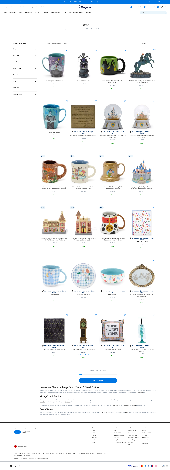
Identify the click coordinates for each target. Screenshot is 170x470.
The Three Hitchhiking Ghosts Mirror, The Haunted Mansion (142, 295)
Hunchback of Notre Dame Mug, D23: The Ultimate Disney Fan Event (112, 187)
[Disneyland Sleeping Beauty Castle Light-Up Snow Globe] (141, 116)
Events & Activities (146, 432)
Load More (99, 380)
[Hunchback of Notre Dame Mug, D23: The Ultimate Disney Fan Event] (112, 171)
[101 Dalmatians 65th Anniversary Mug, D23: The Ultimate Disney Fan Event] (112, 223)
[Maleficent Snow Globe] (83, 65)
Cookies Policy (54, 453)
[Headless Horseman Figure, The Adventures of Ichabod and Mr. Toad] (141, 65)
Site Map (38, 453)
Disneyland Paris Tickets (120, 442)
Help (15, 453)
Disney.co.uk (145, 443)
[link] (83, 355)
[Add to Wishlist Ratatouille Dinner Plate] (96, 260)
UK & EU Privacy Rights (65, 453)
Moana (134, 405)
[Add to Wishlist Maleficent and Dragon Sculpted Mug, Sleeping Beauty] (125, 50)
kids (121, 412)
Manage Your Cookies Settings (97, 453)
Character (16, 75)
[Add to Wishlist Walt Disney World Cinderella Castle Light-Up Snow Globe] (125, 101)
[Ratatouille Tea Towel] (141, 223)
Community (145, 435)
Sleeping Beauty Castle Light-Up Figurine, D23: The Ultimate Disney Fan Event (142, 187)
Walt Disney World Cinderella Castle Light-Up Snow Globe (112, 136)
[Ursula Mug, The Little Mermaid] (54, 65)
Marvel (94, 435)
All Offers (159, 1)
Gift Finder (116, 428)
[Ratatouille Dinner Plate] (83, 276)
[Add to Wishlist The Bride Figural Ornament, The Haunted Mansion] (154, 315)
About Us (144, 428)
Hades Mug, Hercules (54, 132)
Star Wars (140, 392)
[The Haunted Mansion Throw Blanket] (54, 330)
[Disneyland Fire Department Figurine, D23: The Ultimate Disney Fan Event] (83, 223)
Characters (94, 428)
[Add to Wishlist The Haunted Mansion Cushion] (125, 315)
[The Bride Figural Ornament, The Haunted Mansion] (141, 330)
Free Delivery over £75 (85, 2)
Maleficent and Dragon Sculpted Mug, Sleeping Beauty (112, 81)
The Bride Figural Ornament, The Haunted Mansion (142, 350)
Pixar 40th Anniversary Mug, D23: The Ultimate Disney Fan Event (83, 187)
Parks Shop (116, 437)
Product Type (17, 68)
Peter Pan (42, 402)
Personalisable (17, 94)
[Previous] (21, 2)
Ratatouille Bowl (112, 295)
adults (126, 412)
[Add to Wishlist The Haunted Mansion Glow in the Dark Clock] (96, 315)
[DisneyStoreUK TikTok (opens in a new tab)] (19, 466)
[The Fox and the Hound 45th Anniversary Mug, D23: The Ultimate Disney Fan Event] (54, 171)
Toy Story (67, 402)
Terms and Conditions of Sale (80, 453)
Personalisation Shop (119, 435)
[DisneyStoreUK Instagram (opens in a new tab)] (15, 466)
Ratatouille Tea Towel (142, 242)
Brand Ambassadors (132, 428)
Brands (15, 81)
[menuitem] (5, 13)
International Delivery (133, 437)
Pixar (129, 392)
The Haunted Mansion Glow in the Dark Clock (83, 349)
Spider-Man (126, 405)
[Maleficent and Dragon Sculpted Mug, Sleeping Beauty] (112, 65)
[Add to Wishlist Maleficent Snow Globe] (96, 50)
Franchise (16, 55)
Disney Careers (145, 437)
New (115, 430)
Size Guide (130, 442)
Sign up (17, 432)
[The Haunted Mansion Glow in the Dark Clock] (83, 330)
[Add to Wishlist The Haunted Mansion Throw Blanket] (67, 315)
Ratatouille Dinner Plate (83, 295)
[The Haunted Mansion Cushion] (112, 330)
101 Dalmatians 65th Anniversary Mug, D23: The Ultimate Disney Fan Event (112, 239)
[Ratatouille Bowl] (112, 276)
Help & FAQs (131, 432)
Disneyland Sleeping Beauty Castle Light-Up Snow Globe (141, 136)
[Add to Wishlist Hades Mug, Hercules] (67, 101)
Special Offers (117, 432)
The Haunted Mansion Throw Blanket (54, 349)
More (129, 444)
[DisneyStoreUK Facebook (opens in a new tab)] (11, 466)
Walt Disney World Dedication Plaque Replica (83, 135)
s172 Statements (18, 455)
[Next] (150, 2)
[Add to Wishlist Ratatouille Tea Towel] (154, 207)
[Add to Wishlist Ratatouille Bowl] (125, 260)
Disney (93, 430)
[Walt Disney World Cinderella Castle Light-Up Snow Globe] (112, 116)
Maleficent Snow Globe (83, 81)
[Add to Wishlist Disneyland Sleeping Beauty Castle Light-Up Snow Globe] (154, 101)
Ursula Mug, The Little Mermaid (54, 81)
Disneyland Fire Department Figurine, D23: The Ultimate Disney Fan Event (83, 239)
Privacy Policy (45, 453)
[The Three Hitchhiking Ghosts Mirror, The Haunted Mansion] (141, 276)
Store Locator (145, 430)
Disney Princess (106, 412)
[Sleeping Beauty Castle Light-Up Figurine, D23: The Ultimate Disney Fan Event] (141, 171)
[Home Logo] (85, 7)
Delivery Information (133, 435)
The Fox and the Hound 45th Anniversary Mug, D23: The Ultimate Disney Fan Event (54, 187)
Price (14, 49)
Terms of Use (21, 453)
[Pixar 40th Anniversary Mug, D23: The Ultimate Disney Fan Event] (83, 171)
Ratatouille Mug (54, 295)
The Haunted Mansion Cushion (112, 349)
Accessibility (27, 455)
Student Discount (132, 430)
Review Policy (145, 440)
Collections (16, 88)
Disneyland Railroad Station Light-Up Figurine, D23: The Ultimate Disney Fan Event (54, 239)
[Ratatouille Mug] (54, 276)
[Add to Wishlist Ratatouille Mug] (67, 260)
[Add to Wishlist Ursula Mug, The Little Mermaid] (67, 50)
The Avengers (116, 405)
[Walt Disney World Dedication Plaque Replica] (83, 116)
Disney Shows (117, 440)
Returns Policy (131, 440)
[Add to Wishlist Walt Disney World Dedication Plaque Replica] (96, 101)
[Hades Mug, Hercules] (54, 116)
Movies (94, 440)
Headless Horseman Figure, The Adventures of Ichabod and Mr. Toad (142, 81)
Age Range (16, 62)
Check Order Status (41, 7)
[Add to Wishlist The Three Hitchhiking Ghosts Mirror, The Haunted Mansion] (154, 260)
